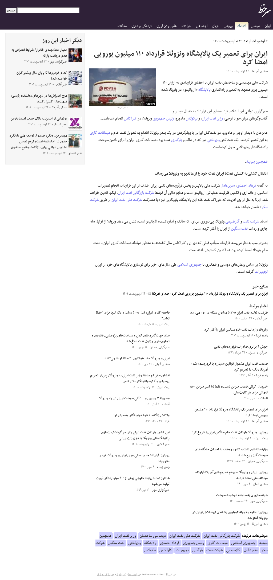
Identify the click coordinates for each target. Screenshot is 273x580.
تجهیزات (261, 271)
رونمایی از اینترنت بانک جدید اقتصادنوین (39, 119)
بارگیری (176, 140)
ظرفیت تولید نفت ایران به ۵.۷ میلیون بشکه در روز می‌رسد (229, 313)
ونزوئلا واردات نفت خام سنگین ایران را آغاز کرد (236, 330)
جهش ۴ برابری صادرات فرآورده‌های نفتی (241, 347)
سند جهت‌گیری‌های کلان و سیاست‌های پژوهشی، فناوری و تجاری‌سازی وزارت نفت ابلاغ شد (131, 338)
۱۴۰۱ (242, 41)
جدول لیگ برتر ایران (105, 575)
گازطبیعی (232, 221)
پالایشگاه (204, 89)
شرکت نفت (251, 221)
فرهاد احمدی (246, 185)
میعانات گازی (100, 132)
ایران (268, 26)
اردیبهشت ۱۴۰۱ (224, 41)
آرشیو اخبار (257, 41)
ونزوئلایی (213, 140)
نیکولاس (192, 118)
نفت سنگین (239, 228)
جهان (215, 26)
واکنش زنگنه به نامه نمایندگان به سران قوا (142, 415)
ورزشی (228, 26)
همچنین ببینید (257, 161)
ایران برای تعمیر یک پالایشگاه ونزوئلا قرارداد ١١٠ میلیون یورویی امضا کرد (220, 294)
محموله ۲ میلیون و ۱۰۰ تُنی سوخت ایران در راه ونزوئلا (134, 398)
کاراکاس (130, 118)
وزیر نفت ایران (212, 118)
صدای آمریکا (160, 294)
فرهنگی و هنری (141, 26)
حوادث (186, 26)
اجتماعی (201, 26)
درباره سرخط (134, 575)
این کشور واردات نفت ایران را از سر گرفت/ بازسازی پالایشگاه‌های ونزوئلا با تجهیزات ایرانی (135, 435)
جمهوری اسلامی (189, 264)
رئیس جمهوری (163, 118)
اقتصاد (241, 26)
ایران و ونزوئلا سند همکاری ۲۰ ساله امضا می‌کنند (137, 358)
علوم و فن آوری (166, 26)
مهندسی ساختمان (152, 535)
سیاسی (255, 26)
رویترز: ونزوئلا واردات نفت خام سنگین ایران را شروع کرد (230, 432)
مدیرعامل (228, 185)
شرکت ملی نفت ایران (126, 199)
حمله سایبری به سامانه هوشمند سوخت (242, 495)
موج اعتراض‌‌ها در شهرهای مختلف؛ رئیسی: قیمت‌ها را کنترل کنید (39, 99)
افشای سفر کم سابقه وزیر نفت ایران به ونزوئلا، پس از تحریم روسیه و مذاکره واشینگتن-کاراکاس (130, 378)
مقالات (122, 26)
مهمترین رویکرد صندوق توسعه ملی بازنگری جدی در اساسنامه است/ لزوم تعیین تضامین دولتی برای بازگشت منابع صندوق (38, 141)
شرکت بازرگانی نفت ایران (136, 192)
